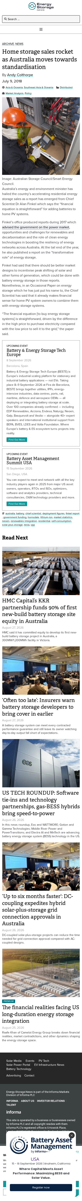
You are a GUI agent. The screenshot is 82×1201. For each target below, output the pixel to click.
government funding (14, 517)
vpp (33, 525)
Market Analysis (15, 93)
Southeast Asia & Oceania (38, 87)
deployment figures (53, 513)
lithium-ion (46, 517)
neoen (5, 521)
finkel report (72, 513)
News (19, 43)
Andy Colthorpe (20, 75)
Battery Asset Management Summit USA (33, 460)
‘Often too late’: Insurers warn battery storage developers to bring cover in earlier (38, 707)
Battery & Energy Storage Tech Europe (36, 352)
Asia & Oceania (14, 87)
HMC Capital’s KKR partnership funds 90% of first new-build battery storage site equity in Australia (39, 610)
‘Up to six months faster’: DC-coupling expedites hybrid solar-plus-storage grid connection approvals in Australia (37, 910)
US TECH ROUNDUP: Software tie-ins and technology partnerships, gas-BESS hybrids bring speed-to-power (41, 803)
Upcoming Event (17, 345)
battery (20, 513)
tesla (26, 525)
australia (10, 513)
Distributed (66, 87)
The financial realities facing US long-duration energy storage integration (40, 1014)
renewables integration (24, 521)
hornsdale (33, 517)
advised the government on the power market (35, 227)
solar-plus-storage (12, 525)
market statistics (63, 517)
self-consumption (61, 521)
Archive (8, 43)
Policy (28, 93)
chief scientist (33, 513)
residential (44, 521)
